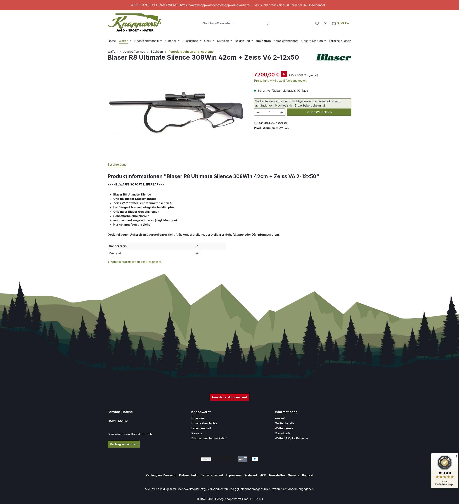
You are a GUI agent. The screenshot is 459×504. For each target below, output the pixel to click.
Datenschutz (188, 475)
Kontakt (307, 475)
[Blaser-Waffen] (333, 57)
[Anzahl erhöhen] (282, 112)
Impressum (234, 475)
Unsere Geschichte (204, 423)
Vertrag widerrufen (123, 444)
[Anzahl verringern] (258, 112)
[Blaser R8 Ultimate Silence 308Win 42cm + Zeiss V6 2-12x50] (177, 109)
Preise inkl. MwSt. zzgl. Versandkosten (280, 80)
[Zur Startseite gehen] (134, 22)
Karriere (196, 433)
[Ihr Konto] (325, 23)
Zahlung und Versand (161, 475)
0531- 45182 (118, 421)
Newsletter (277, 475)
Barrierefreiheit (212, 475)
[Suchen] (268, 23)
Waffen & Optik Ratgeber (291, 438)
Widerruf (250, 475)
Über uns (197, 418)
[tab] (117, 164)
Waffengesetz (284, 428)
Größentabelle (284, 423)
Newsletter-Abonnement (229, 397)
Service (293, 475)
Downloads (282, 433)
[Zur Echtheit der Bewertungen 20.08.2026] (444, 487)
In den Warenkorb (319, 112)
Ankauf (280, 418)
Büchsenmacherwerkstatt (208, 438)
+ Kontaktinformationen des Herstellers (134, 262)
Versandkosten (218, 489)
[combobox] (233, 23)
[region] (229, 5)
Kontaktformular (142, 434)
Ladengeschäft (201, 428)
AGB (263, 475)
